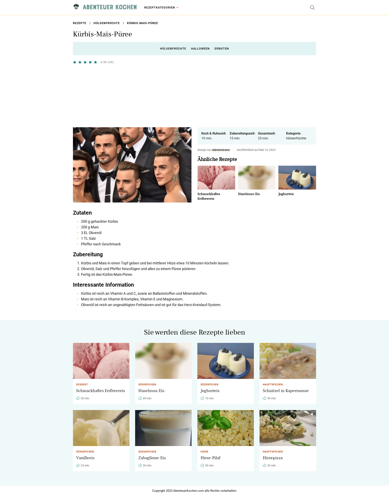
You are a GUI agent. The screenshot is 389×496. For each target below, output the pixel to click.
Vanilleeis (85, 458)
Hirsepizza (273, 458)
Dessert (82, 384)
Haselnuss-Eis (249, 194)
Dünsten (222, 48)
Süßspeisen (147, 384)
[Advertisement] (194, 95)
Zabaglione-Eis (152, 458)
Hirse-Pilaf (210, 458)
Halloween (200, 48)
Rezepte (79, 23)
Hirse (204, 451)
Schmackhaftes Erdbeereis (100, 391)
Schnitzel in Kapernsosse (286, 391)
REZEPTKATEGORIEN (159, 7)
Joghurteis (286, 194)
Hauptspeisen (273, 384)
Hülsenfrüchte (107, 23)
